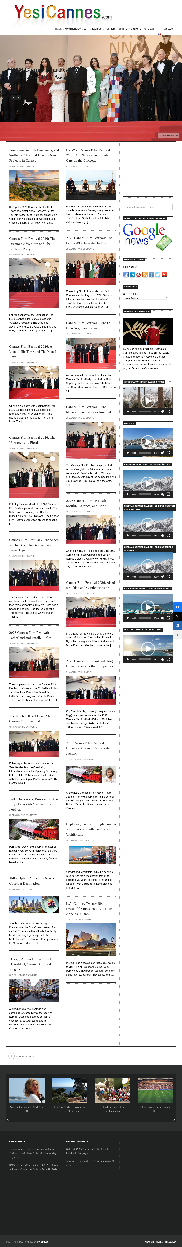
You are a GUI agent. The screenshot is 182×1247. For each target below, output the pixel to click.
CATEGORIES (131, 294)
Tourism (110, 28)
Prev (13, 97)
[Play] (127, 411)
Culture (136, 28)
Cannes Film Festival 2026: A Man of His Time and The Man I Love (32, 351)
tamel (69, 1161)
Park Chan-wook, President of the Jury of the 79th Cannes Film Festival (33, 804)
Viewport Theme (153, 1242)
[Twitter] (177, 616)
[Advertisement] (147, 172)
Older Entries (25, 1056)
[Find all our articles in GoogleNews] (148, 249)
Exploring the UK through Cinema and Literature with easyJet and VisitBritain (91, 829)
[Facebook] (177, 607)
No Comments (29, 166)
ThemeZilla (170, 1242)
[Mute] (162, 411)
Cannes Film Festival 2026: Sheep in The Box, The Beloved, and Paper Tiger (34, 545)
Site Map (149, 28)
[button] (148, 401)
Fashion (97, 28)
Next (18, 97)
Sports (123, 28)
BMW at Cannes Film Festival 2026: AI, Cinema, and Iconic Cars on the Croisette (88, 155)
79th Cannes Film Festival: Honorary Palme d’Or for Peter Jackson (88, 748)
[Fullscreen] (168, 411)
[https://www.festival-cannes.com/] (148, 331)
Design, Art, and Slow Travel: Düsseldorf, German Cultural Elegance (30, 964)
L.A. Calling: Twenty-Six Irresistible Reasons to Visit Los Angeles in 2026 (89, 908)
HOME (58, 28)
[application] (148, 401)
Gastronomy (73, 28)
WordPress (43, 1242)
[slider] (145, 411)
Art (86, 28)
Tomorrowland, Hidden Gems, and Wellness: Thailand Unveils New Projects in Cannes (34, 155)
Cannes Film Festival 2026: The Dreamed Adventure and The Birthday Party (32, 244)
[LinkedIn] (177, 625)
